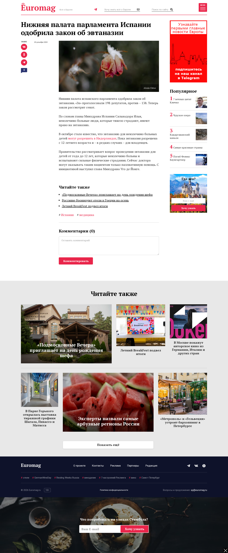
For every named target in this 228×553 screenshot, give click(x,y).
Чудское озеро (181, 115)
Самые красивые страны (187, 147)
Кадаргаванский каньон (180, 136)
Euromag (38, 7)
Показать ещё (108, 445)
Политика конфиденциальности (114, 490)
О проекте (79, 465)
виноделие (89, 477)
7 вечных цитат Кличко (180, 100)
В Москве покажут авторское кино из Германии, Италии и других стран (188, 347)
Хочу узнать (188, 208)
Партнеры (133, 465)
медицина (85, 215)
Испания (66, 215)
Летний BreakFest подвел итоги (85, 206)
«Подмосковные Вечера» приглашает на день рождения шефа (107, 194)
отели (25, 477)
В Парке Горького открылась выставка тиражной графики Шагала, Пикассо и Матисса (39, 418)
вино (132, 477)
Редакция (151, 465)
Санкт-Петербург (149, 477)
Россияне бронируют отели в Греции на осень (95, 200)
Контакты (98, 465)
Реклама (115, 465)
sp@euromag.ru (199, 490)
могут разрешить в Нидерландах (92, 138)
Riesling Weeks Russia (66, 477)
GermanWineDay (41, 477)
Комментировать (76, 261)
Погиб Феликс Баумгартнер (180, 158)
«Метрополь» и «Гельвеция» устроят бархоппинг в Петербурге (182, 422)
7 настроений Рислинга (112, 477)
